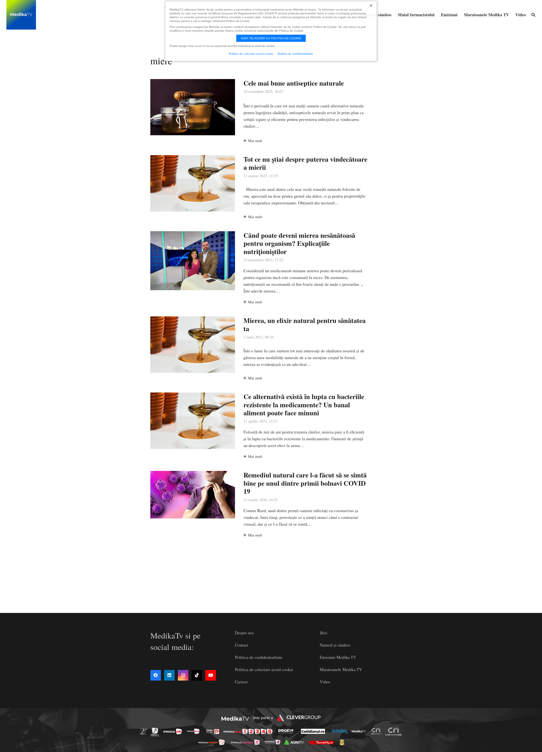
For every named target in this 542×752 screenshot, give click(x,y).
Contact (241, 645)
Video (325, 682)
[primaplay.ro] (213, 731)
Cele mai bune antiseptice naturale (293, 83)
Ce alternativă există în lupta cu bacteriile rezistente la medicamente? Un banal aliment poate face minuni (303, 404)
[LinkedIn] (169, 675)
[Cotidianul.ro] (314, 731)
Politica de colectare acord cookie (264, 669)
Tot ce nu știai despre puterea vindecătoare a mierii (305, 163)
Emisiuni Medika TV (338, 657)
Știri (323, 633)
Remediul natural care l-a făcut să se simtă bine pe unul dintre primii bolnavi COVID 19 (305, 483)
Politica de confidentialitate (258, 657)
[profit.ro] (287, 731)
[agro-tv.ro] (295, 742)
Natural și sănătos (335, 645)
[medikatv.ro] (360, 731)
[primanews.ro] (194, 731)
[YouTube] (210, 675)
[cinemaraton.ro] (377, 731)
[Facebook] (155, 675)
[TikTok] (197, 675)
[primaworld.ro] (273, 742)
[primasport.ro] (249, 731)
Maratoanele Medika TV (341, 669)
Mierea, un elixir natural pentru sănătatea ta (304, 324)
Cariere (241, 682)
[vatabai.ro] (343, 742)
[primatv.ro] (144, 731)
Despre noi (244, 633)
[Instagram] (183, 675)
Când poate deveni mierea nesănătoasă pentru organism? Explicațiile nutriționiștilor (299, 243)
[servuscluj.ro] (322, 742)
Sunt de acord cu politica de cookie (271, 38)
